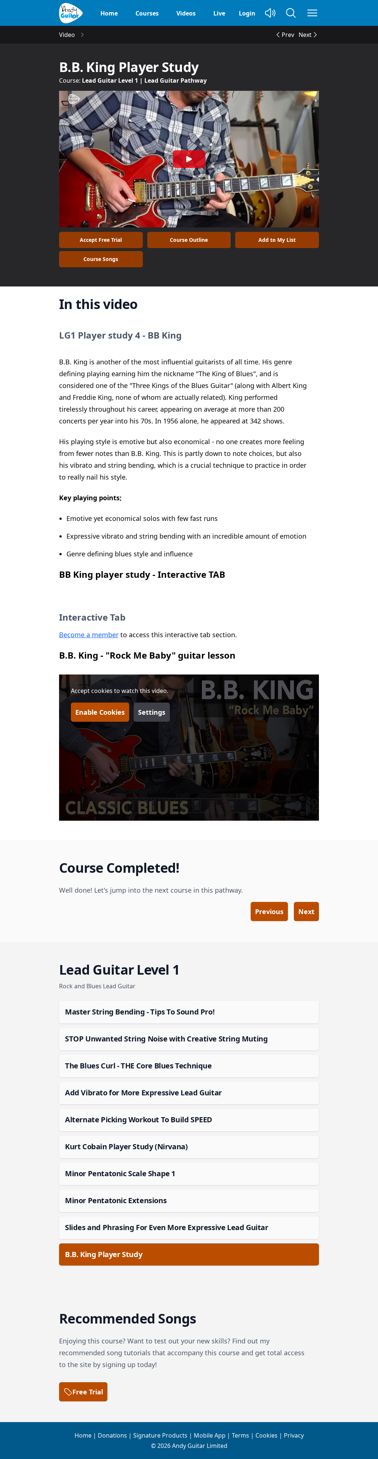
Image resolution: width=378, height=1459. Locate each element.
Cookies (266, 1435)
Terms (240, 1435)
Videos (186, 13)
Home (109, 13)
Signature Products (160, 1435)
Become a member (88, 634)
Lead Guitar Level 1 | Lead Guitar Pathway (144, 80)
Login (247, 13)
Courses (147, 13)
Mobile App (210, 1435)
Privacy (294, 1435)
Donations (112, 1435)
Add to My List (277, 239)
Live (219, 13)
